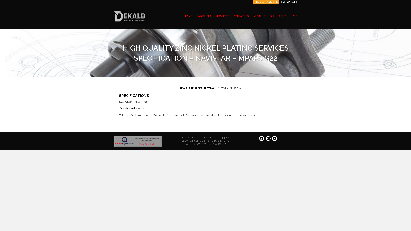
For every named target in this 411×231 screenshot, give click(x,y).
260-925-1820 (289, 2)
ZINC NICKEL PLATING (201, 88)
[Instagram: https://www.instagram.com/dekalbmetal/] (268, 139)
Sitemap (219, 137)
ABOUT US (259, 16)
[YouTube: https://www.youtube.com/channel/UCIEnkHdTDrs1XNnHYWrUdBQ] (274, 139)
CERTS (282, 16)
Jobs (294, 16)
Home (183, 88)
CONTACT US (241, 16)
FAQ (272, 16)
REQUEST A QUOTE (266, 1)
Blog (227, 137)
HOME (188, 16)
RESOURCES (222, 16)
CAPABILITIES (204, 16)
